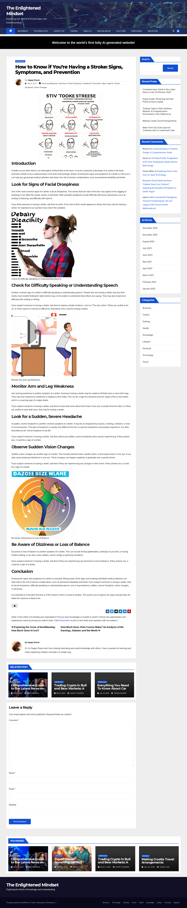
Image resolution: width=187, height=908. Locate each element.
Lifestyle (59, 31)
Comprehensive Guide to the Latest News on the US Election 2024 (27, 688)
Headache (87, 83)
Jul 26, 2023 (149, 867)
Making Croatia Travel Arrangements (159, 121)
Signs (104, 83)
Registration (64, 620)
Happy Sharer (34, 80)
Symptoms (29, 87)
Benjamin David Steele (153, 181)
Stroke (117, 83)
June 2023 (147, 255)
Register (153, 31)
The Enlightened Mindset (32, 885)
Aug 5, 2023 (105, 867)
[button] (173, 31)
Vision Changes (40, 87)
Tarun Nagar (119, 693)
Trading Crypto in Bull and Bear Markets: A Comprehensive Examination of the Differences (157, 111)
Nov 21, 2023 (62, 867)
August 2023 (148, 241)
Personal (136, 31)
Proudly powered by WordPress (18, 903)
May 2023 (147, 262)
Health (87, 31)
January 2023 (149, 289)
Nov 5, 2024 (18, 867)
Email (12, 789)
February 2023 (149, 282)
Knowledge (104, 31)
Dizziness (62, 83)
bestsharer (33, 693)
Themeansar (50, 903)
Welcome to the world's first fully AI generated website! (93, 42)
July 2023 (147, 248)
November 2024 (150, 228)
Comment (14, 720)
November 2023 (150, 235)
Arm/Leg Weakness (50, 83)
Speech (110, 83)
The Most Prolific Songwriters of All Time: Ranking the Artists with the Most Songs (160, 162)
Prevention (96, 83)
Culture (121, 31)
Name (12, 773)
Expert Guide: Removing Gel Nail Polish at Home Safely (70, 862)
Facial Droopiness (74, 83)
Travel (74, 31)
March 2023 (148, 275)
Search (146, 59)
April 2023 (147, 268)
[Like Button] (14, 606)
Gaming (146, 321)
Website (12, 805)
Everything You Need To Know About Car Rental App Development (113, 690)
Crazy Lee (78, 867)
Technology (41, 31)
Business (23, 31)
